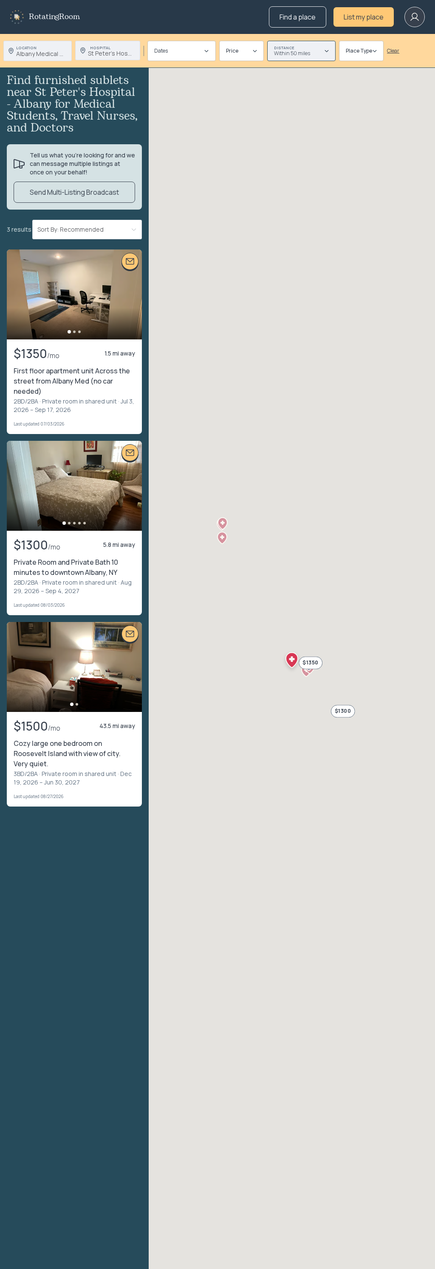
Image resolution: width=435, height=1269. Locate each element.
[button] (222, 538)
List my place (364, 17)
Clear (393, 51)
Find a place (298, 17)
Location (26, 48)
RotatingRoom (54, 17)
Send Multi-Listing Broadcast (74, 192)
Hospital (100, 48)
